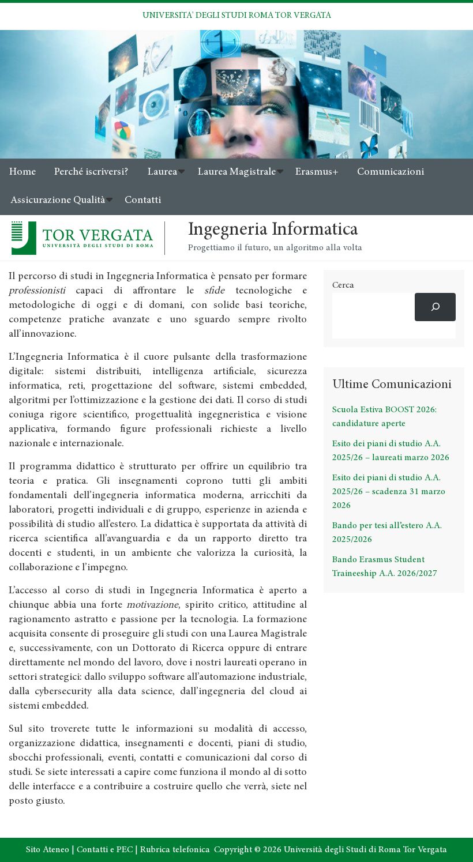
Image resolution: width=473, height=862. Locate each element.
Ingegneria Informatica (273, 230)
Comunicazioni (390, 172)
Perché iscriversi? (91, 172)
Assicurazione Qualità (57, 200)
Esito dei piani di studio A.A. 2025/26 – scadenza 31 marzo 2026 (388, 491)
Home (22, 172)
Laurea (162, 172)
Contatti (143, 200)
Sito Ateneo (47, 850)
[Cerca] (435, 307)
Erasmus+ (317, 172)
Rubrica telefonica (175, 850)
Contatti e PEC (105, 850)
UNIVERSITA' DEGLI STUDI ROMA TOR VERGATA (236, 16)
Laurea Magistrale (237, 172)
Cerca (343, 285)
